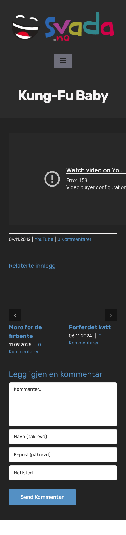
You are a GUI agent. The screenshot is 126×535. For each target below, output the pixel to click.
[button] (15, 315)
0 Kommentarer (74, 239)
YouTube (44, 239)
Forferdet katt (90, 327)
